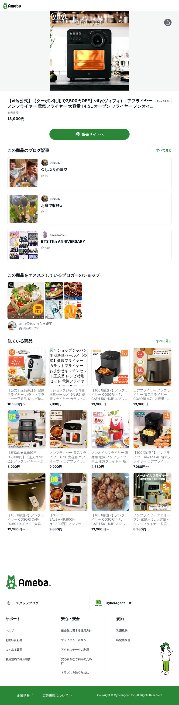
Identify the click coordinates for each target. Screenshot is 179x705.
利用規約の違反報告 (18, 659)
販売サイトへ (93, 134)
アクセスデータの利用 (75, 649)
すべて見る (164, 150)
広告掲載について (55, 695)
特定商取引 (123, 640)
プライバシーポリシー (75, 640)
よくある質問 (14, 649)
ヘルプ (10, 630)
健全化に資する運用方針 (76, 630)
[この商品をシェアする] (168, 22)
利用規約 (121, 630)
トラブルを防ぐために (75, 672)
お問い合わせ (14, 640)
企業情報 (23, 695)
